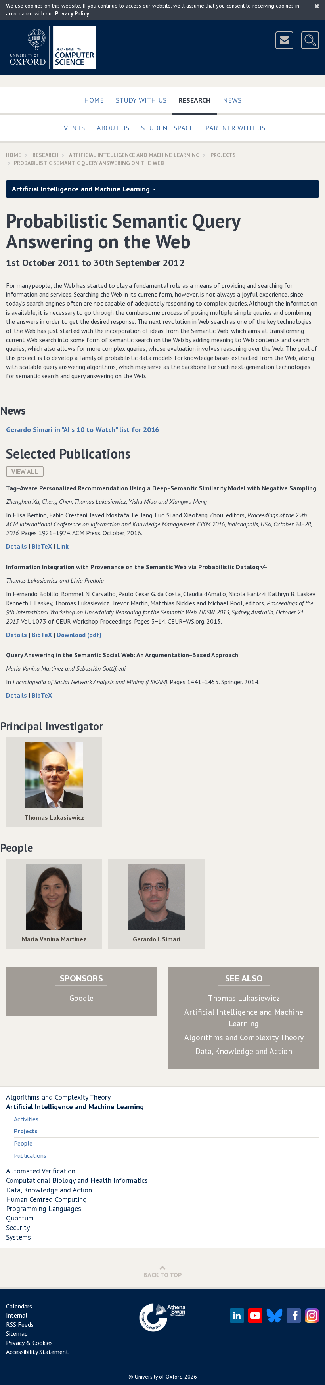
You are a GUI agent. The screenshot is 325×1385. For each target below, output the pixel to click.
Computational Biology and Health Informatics (77, 1180)
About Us (113, 127)
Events (72, 127)
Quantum (20, 1217)
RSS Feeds (20, 1324)
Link (63, 546)
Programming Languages (43, 1208)
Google (81, 998)
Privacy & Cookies (29, 1343)
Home (94, 100)
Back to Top (162, 1275)
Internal (16, 1315)
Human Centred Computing (46, 1199)
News (232, 100)
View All (24, 471)
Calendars (19, 1306)
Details (17, 546)
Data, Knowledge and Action (243, 1051)
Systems (18, 1237)
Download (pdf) (79, 635)
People (23, 1143)
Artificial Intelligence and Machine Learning (134, 155)
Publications (30, 1155)
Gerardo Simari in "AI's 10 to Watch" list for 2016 (82, 429)
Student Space (167, 127)
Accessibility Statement (37, 1352)
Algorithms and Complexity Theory (244, 1037)
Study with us (141, 100)
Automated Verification (40, 1170)
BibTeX (43, 546)
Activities (26, 1119)
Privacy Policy (72, 13)
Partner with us (235, 127)
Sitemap (17, 1333)
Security (18, 1227)
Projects (223, 155)
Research (197, 100)
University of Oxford (159, 1376)
